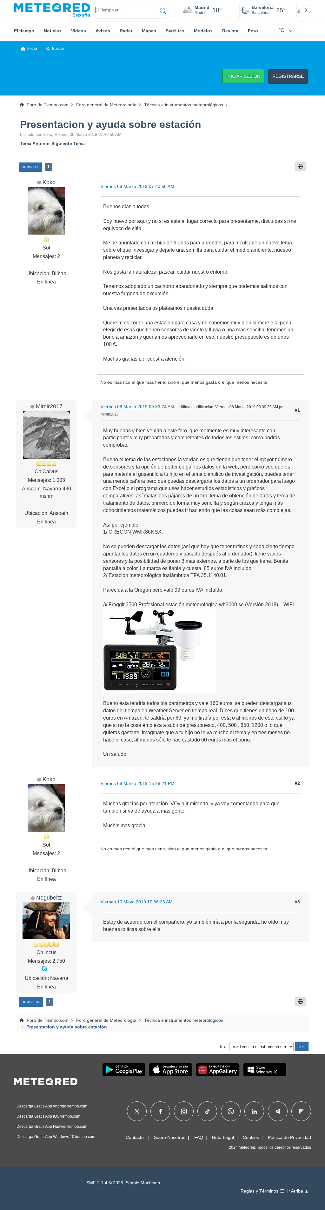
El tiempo (24, 30)
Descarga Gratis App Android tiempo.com (52, 1106)
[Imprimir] (300, 166)
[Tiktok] (207, 1111)
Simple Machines (143, 1182)
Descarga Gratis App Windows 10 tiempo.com (56, 1136)
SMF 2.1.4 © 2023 (104, 1182)
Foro (253, 30)
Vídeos (78, 30)
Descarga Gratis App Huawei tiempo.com (52, 1126)
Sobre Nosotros (169, 1137)
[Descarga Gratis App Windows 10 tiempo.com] (264, 1069)
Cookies (251, 1137)
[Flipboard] (301, 1111)
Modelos (203, 30)
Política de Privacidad (289, 1137)
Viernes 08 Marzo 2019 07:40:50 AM (137, 186)
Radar (126, 30)
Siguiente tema (68, 143)
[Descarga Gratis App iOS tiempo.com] (170, 1069)
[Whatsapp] (231, 1111)
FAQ (198, 1137)
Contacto (135, 1137)
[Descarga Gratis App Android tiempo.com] (124, 1069)
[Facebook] (160, 1111)
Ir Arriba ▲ (298, 1191)
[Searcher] (163, 10)
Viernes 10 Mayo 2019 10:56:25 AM (137, 901)
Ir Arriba (31, 1002)
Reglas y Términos (260, 1191)
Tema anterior (35, 143)
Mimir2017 (49, 406)
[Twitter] (137, 1111)
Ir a (223, 1046)
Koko (49, 182)
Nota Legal (223, 1137)
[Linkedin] (254, 1111)
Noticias (53, 30)
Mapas (149, 30)
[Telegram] (277, 1111)
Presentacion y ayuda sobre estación (110, 124)
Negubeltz (49, 897)
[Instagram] (184, 1111)
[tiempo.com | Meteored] (45, 1080)
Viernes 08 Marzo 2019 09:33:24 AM (137, 406)
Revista (230, 30)
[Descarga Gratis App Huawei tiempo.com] (218, 1069)
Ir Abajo (30, 167)
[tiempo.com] (52, 10)
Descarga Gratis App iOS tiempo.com (48, 1116)
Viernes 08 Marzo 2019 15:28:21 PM (138, 783)
